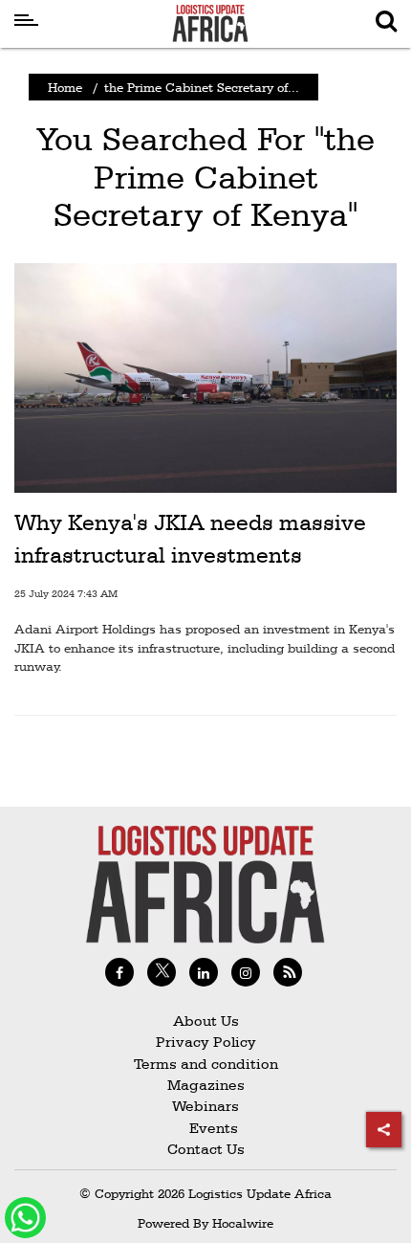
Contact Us (206, 1149)
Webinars (205, 1106)
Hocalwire (242, 1223)
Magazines (206, 1085)
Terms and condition (206, 1063)
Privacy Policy (206, 1041)
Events (206, 1128)
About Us (206, 1020)
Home (65, 87)
